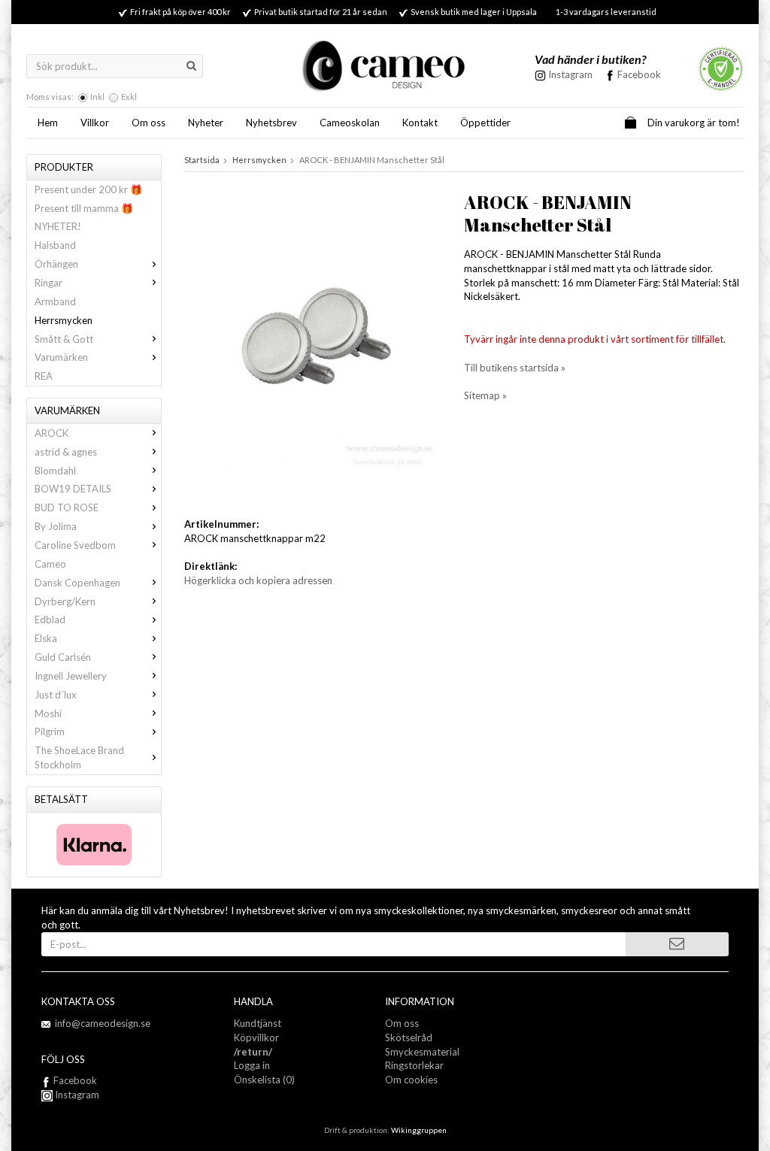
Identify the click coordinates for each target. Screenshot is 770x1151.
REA (44, 376)
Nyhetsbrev (271, 123)
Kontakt (420, 123)
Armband (55, 301)
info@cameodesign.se (102, 1023)
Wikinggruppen (419, 1129)
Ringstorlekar (414, 1065)
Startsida (202, 160)
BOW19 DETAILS (73, 489)
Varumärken (61, 357)
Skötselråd (408, 1037)
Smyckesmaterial (422, 1052)
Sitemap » (485, 395)
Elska (46, 638)
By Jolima (56, 526)
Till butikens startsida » (514, 368)
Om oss (148, 123)
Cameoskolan (350, 123)
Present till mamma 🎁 (84, 208)
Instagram (76, 1095)
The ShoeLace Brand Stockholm (79, 757)
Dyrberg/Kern (65, 601)
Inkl (97, 96)
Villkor (94, 123)
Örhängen (56, 264)
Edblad (50, 619)
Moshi (48, 713)
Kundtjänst (257, 1023)
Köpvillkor (256, 1037)
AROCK (51, 433)
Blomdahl (55, 471)
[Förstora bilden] (310, 341)
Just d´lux (56, 695)
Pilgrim (50, 731)
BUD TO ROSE (67, 507)
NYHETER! (58, 226)
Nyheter (205, 123)
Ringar (48, 283)
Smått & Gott (64, 339)
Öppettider (485, 123)
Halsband (55, 245)
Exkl (129, 96)
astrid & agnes (66, 452)
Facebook (639, 74)
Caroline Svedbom (75, 545)
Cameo (50, 564)
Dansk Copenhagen (77, 583)
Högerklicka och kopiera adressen (258, 580)
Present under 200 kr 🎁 (88, 189)
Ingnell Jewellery (71, 676)
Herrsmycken (63, 320)
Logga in (252, 1065)
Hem (48, 123)
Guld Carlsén (63, 657)
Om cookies (411, 1080)
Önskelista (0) (264, 1080)
